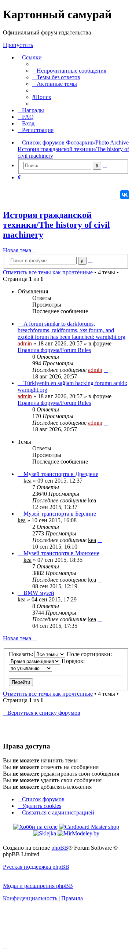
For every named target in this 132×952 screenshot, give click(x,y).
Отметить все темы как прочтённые (48, 272)
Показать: (21, 654)
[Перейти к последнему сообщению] (106, 370)
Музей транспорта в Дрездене (60, 474)
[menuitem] (69, 70)
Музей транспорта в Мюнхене (61, 553)
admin (25, 343)
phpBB (59, 848)
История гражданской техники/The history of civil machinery (56, 224)
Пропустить (18, 45)
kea (27, 480)
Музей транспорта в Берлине (59, 513)
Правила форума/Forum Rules (54, 350)
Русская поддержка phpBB (36, 867)
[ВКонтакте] (124, 194)
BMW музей (38, 593)
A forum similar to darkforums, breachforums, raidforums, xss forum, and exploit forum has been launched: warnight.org (71, 330)
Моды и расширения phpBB (38, 886)
